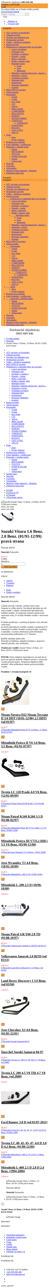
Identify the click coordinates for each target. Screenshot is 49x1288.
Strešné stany (11, 474)
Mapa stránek (11, 1249)
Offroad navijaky (13, 35)
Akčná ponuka (12, 92)
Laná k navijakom (18, 49)
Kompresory (16, 83)
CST (13, 104)
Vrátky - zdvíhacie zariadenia (18, 42)
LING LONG (17, 130)
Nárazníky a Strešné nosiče (17, 147)
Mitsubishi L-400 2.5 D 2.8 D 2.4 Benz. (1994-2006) (22, 1169)
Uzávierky (10, 166)
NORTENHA (17, 125)
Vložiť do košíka (9, 567)
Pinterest (9, 585)
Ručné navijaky (12, 44)
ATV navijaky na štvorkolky (18, 33)
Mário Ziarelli (17, 109)
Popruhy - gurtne (18, 56)
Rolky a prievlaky (18, 59)
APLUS (14, 133)
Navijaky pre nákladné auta (17, 37)
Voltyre (14, 106)
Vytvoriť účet (12, 24)
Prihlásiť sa (11, 21)
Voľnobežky (11, 168)
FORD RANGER (19, 156)
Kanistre (14, 87)
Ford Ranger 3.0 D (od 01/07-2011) (24, 1122)
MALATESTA (17, 113)
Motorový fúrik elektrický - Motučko (21, 171)
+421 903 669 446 (14, 1272)
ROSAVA (15, 128)
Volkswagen (16, 161)
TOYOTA (15, 154)
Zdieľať (9, 581)
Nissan (14, 149)
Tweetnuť (10, 583)
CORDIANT (17, 121)
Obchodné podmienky (15, 1235)
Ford (19, 68)
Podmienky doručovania (16, 1237)
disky (13, 137)
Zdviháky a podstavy (20, 54)
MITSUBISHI (17, 152)
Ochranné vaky (17, 52)
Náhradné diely (17, 80)
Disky (8, 135)
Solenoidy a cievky (19, 75)
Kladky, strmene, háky (20, 61)
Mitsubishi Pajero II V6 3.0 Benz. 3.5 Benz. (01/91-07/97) (23, 744)
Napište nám (11, 1247)
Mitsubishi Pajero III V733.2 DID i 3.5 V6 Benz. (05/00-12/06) (24, 842)
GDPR (9, 1244)
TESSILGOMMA (19, 118)
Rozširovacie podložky (15, 142)
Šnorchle (10, 163)
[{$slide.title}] (9, 490)
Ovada (14, 99)
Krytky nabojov (18, 140)
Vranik (14, 97)
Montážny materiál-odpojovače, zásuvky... (28, 73)
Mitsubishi (21, 71)
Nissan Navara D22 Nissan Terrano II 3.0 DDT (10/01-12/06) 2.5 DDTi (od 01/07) (24, 718)
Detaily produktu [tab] (13, 592)
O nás (8, 1242)
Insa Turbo (15, 102)
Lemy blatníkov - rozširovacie (18, 144)
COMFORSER (17, 111)
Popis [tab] (8, 590)
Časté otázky (11, 1240)
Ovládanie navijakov (20, 78)
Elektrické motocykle (15, 173)
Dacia (19, 66)
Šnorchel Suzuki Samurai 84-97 (22, 1052)
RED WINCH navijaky (16, 90)
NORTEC (15, 116)
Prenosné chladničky (20, 85)
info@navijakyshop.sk (15, 1274)
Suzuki (14, 159)
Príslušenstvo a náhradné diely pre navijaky (24, 47)
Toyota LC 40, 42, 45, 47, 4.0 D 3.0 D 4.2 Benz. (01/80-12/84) (24, 1144)
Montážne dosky (18, 64)
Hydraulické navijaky (15, 40)
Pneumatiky (11, 94)
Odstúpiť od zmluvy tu (15, 1251)
